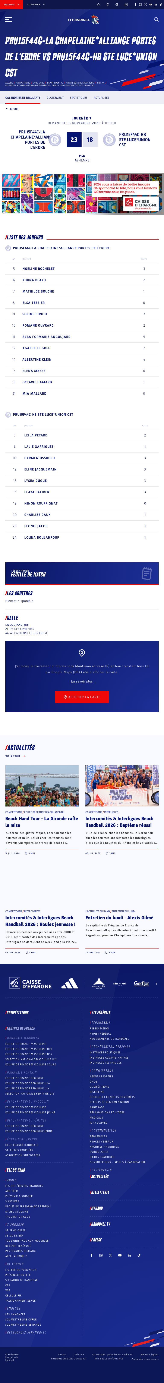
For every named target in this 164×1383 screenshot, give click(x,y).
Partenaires (102, 1170)
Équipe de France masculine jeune (30, 1112)
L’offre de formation (21, 1269)
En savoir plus (82, 681)
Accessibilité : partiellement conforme (112, 1354)
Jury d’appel (98, 1122)
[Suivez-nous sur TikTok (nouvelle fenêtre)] (161, 4)
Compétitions (23, 83)
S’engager (15, 1224)
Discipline (97, 1091)
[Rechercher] (156, 19)
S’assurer (12, 1201)
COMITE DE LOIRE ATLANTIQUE (80, 83)
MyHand (97, 1208)
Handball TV (100, 1224)
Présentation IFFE (18, 1275)
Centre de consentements (145, 1359)
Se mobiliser (14, 1235)
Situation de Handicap (21, 1280)
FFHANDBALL (101, 1023)
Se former (15, 1264)
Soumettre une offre (21, 1319)
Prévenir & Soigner (19, 1196)
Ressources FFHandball (27, 1332)
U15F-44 (100, 83)
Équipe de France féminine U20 (27, 1083)
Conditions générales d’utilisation (68, 1358)
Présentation (99, 1028)
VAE (7, 1290)
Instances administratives (109, 1057)
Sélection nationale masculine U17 (31, 1059)
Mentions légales (150, 1354)
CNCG (93, 1081)
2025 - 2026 (38, 83)
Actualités (101, 98)
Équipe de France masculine (25, 1043)
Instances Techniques (106, 1062)
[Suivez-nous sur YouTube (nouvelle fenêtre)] (150, 4)
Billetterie (100, 1192)
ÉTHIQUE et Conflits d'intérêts (112, 1097)
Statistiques (78, 98)
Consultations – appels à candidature (118, 1162)
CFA (7, 1285)
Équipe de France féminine (24, 1078)
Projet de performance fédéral (28, 1206)
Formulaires (99, 1151)
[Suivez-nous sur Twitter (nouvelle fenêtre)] (145, 4)
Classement (55, 98)
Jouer (12, 1180)
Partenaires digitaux (20, 1251)
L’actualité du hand (97, 911)
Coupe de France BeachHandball (44, 812)
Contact (62, 1354)
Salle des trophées (19, 1150)
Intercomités (32, 911)
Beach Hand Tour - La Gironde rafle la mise (41, 822)
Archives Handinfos (104, 1146)
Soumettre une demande (23, 1324)
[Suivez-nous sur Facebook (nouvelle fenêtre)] (135, 4)
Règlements (98, 1136)
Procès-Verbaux (101, 1141)
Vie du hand (16, 1170)
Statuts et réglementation (109, 1102)
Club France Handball (21, 1145)
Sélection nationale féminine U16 (29, 1093)
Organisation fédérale (111, 1046)
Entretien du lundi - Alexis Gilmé (119, 918)
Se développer (15, 1230)
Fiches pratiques (102, 1157)
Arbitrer (11, 1191)
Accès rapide (33, 4)
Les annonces (15, 1314)
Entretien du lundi (123, 911)
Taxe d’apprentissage (20, 1300)
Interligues (111, 812)
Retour (13, 108)
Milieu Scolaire (16, 1211)
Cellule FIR (13, 1295)
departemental (55, 83)
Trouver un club (17, 1216)
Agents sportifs (101, 1076)
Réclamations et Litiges (107, 1112)
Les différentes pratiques (24, 1185)
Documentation (104, 1130)
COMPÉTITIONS (99, 1086)
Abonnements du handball (109, 1038)
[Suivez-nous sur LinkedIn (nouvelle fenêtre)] (156, 4)
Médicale (96, 1117)
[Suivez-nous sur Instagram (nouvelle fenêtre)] (140, 4)
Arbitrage (97, 1107)
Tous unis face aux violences (27, 1240)
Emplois (13, 1308)
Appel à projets (16, 1256)
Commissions (103, 1070)
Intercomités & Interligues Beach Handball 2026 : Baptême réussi (119, 822)
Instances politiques (105, 1052)
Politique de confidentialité (109, 1358)
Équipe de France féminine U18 (27, 1088)
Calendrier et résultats (22, 98)
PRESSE (96, 1240)
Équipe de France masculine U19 (28, 1054)
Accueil (9, 83)
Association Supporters (22, 1155)
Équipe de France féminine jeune (29, 1131)
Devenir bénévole (18, 1245)
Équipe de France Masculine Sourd (30, 1064)
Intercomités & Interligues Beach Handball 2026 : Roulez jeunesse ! (40, 921)
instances (9, 4)
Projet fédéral (100, 1033)
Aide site (79, 1354)
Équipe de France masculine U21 (28, 1049)
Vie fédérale (100, 1013)
